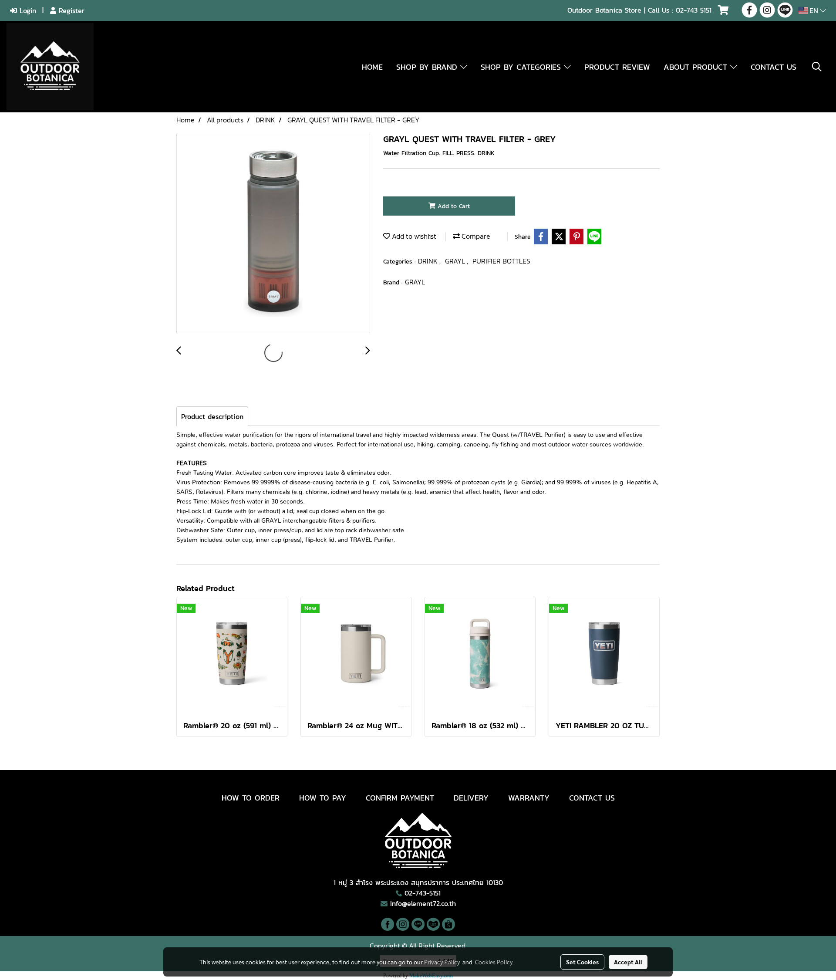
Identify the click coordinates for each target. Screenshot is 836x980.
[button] (816, 66)
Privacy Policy (442, 962)
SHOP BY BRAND (428, 67)
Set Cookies (582, 962)
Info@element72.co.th (423, 903)
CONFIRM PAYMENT (400, 798)
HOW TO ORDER (251, 798)
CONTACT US (773, 67)
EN (814, 10)
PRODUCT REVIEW (617, 67)
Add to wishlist (413, 236)
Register (70, 10)
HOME (372, 67)
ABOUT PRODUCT (697, 67)
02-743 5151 (693, 10)
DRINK (428, 261)
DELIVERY (471, 798)
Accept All (628, 962)
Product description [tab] (212, 416)
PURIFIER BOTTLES (501, 261)
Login (26, 10)
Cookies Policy (493, 962)
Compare (475, 236)
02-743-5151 (423, 893)
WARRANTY (528, 798)
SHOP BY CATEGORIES (522, 67)
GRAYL (456, 261)
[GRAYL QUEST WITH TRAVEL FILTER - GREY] (273, 234)
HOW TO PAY (322, 798)
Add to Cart (452, 206)
